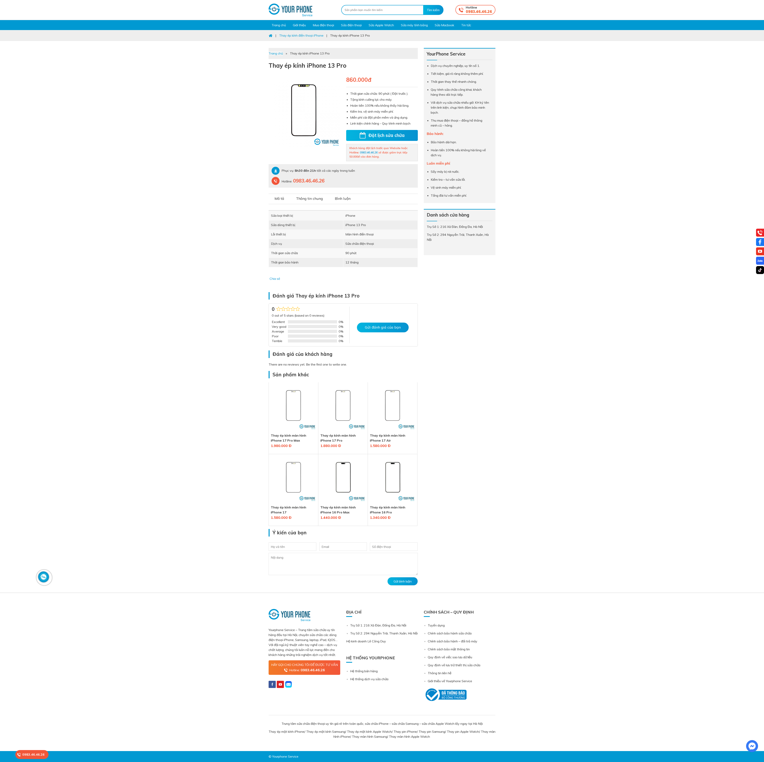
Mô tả (279, 198)
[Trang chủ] (271, 35)
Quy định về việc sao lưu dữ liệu (450, 657)
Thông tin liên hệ (439, 673)
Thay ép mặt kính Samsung (325, 732)
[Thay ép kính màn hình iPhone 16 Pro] (392, 502)
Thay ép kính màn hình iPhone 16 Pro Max (338, 509)
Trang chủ (276, 53)
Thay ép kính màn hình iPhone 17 (288, 509)
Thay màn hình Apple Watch (410, 737)
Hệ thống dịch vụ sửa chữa (369, 679)
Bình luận (343, 198)
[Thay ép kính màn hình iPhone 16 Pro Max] (343, 502)
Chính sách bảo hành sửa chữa (450, 633)
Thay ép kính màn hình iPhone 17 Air (387, 437)
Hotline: (307, 670)
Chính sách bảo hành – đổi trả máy (452, 641)
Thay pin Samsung (432, 732)
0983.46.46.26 (479, 11)
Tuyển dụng (436, 625)
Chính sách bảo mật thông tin (449, 649)
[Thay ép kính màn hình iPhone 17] (293, 502)
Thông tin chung (309, 198)
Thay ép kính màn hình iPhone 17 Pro (338, 437)
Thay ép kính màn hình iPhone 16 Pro (387, 509)
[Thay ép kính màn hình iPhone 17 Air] (392, 430)
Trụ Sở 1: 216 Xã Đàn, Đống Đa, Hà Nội (378, 625)
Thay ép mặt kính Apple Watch (369, 732)
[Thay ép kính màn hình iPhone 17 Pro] (343, 430)
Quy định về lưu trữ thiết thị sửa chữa (454, 665)
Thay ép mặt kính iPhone (286, 732)
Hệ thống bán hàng (364, 671)
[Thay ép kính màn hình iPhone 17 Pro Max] (293, 430)
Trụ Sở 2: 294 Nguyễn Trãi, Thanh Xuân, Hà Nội (384, 633)
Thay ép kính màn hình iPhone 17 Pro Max (288, 437)
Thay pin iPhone (405, 732)
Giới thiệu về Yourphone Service (450, 681)
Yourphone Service (290, 10)
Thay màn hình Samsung (369, 737)
